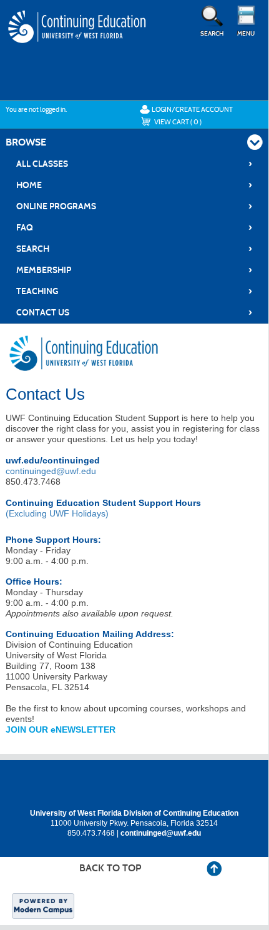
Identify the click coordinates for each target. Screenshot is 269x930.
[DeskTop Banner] (78, 38)
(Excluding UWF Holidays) (57, 513)
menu (246, 33)
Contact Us (134, 312)
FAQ (134, 227)
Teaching (134, 291)
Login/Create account (192, 109)
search (211, 33)
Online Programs (134, 206)
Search (134, 248)
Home (134, 184)
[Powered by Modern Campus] (43, 905)
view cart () (178, 121)
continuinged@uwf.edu (51, 471)
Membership (134, 269)
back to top (110, 868)
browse (26, 142)
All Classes (134, 163)
